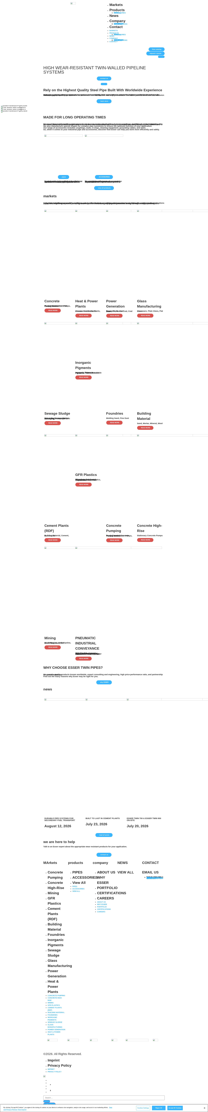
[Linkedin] (145, 883)
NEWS (122, 863)
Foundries (114, 413)
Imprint (54, 1060)
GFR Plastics (86, 475)
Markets (116, 5)
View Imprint (22, 1109)
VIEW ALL (125, 872)
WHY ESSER (102, 904)
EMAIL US (150, 872)
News (114, 16)
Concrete (52, 301)
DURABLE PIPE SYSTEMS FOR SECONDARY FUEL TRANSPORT (59, 819)
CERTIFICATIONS (111, 893)
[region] (104, 1108)
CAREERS (118, 24)
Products (117, 10)
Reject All (159, 1108)
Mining (50, 638)
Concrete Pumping (56, 995)
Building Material (56, 1012)
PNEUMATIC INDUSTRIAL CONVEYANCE (87, 643)
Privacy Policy (59, 1065)
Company (117, 21)
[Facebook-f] (156, 883)
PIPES (77, 872)
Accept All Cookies (175, 1108)
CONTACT (150, 863)
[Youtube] (145, 889)
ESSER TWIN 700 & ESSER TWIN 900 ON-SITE (144, 819)
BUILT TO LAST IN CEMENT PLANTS (103, 818)
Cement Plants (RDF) (54, 914)
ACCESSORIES (85, 877)
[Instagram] (151, 883)
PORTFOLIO (107, 888)
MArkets (50, 863)
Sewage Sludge (57, 413)
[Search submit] (46, 1101)
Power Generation (56, 1029)
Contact (116, 27)
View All (117, 13)
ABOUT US (106, 872)
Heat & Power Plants (53, 986)
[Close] (204, 1108)
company (100, 863)
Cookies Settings (143, 1108)
